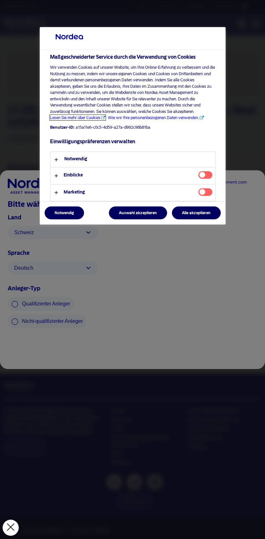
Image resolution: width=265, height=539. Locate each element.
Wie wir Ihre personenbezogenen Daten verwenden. (153, 117)
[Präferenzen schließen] (11, 528)
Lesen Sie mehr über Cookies (75, 117)
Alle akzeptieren (196, 213)
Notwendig (64, 213)
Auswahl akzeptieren (138, 213)
